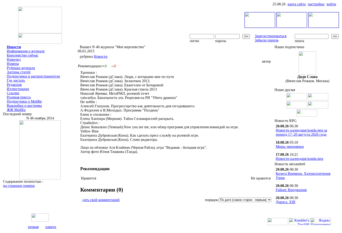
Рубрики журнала (21, 68)
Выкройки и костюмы (24, 106)
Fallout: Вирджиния (291, 190)
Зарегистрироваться (270, 36)
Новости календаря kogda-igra (299, 159)
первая (33, 227)
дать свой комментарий (100, 200)
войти (331, 4)
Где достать (16, 80)
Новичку (14, 59)
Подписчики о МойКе (24, 101)
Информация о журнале (26, 51)
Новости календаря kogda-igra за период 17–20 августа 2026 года (301, 132)
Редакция (14, 85)
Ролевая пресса (19, 97)
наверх (50, 227)
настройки (316, 4)
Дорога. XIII (285, 202)
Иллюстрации (18, 89)
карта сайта (297, 4)
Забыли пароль (266, 40)
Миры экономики (290, 147)
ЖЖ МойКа (16, 110)
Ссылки (13, 93)
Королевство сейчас (22, 55)
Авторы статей (18, 72)
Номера (13, 64)
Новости (14, 47)
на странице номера (19, 186)
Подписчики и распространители (33, 76)
